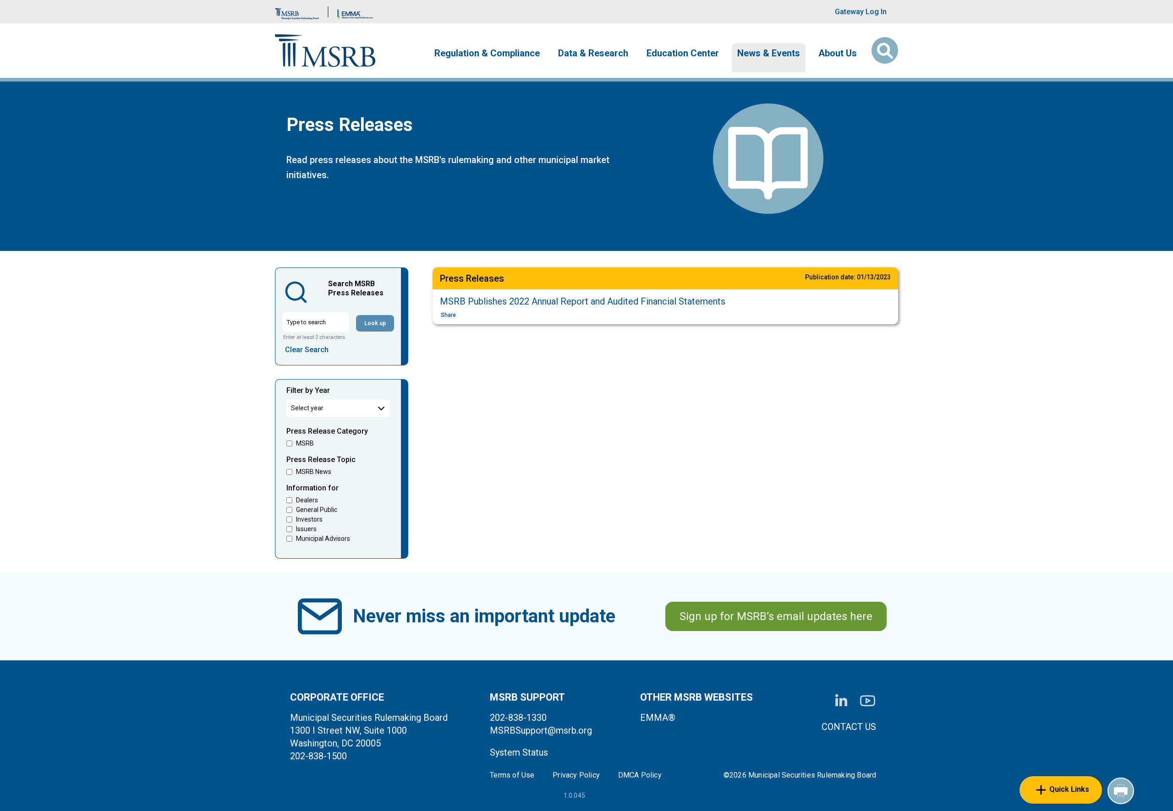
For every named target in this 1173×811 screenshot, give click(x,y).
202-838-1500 (318, 756)
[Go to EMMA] (355, 12)
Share (448, 315)
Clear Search (307, 349)
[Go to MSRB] (297, 12)
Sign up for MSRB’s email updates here (776, 616)
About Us (837, 53)
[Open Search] (885, 50)
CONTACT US (849, 726)
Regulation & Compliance (487, 53)
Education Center (683, 53)
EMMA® (657, 717)
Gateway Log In (861, 11)
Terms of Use (512, 775)
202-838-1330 (518, 717)
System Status (519, 752)
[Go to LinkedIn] (841, 701)
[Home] (325, 50)
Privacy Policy (576, 775)
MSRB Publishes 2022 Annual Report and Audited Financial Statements (582, 301)
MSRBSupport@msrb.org (541, 730)
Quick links (1069, 789)
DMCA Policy (640, 775)
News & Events (768, 53)
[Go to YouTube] (867, 700)
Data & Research (593, 53)
